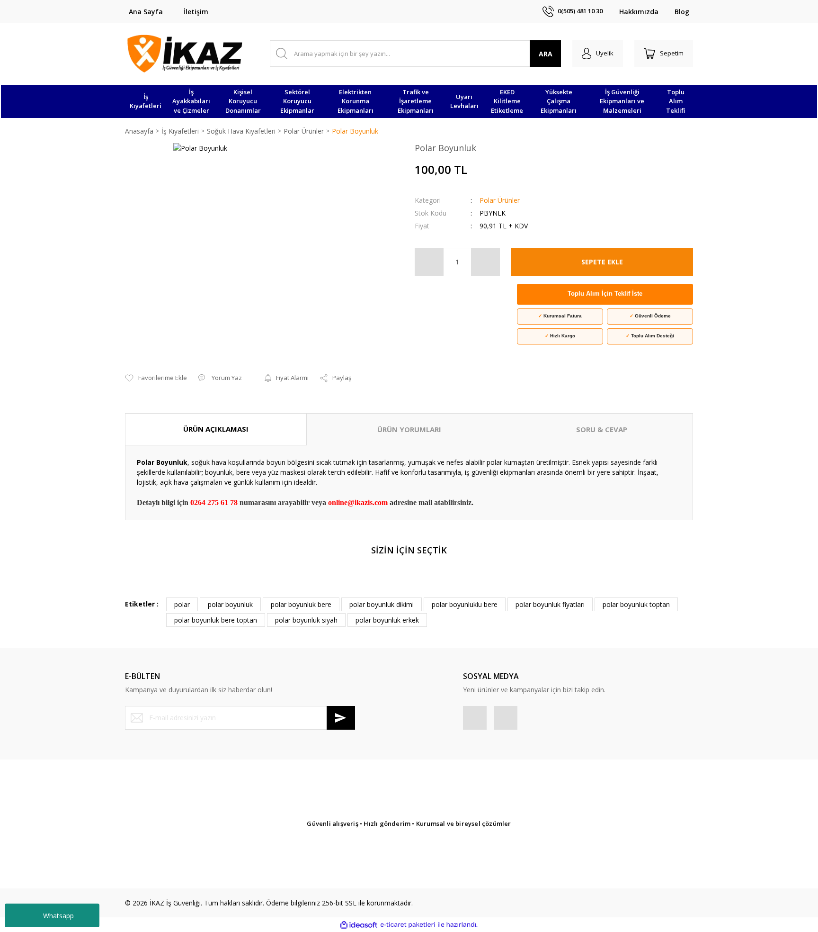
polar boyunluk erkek (387, 619)
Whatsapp (58, 915)
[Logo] (184, 53)
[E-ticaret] (408, 925)
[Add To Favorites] (156, 378)
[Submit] (341, 718)
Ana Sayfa (146, 11)
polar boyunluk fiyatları (550, 604)
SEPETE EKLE (602, 261)
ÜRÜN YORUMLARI (409, 429)
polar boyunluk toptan (636, 604)
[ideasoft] (359, 925)
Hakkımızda (638, 11)
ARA (545, 53)
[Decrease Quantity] (429, 262)
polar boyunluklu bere (465, 604)
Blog (682, 11)
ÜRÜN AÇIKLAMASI (216, 429)
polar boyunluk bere (301, 604)
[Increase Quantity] (485, 262)
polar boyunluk (230, 604)
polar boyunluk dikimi (381, 604)
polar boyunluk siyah (306, 619)
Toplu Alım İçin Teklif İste (605, 293)
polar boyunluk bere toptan (215, 619)
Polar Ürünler (500, 200)
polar (182, 604)
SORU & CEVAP (601, 429)
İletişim (196, 11)
